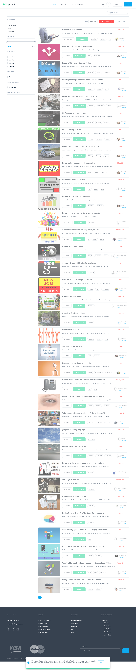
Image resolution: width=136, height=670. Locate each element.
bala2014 (124, 222)
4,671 (68, 256)
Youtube (91, 105)
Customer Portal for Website (74, 180)
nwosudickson (122, 388)
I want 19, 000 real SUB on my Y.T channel (79, 96)
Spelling (98, 72)
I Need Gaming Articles (71, 130)
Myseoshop (123, 555)
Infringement (44, 626)
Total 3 (79, 72)
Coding (90, 472)
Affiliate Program (76, 620)
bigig (122, 205)
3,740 (68, 539)
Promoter (98, 372)
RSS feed (74, 626)
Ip (88, 239)
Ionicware (105, 620)
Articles (99, 89)
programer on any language (73, 430)
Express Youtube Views (72, 296)
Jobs (9, 28)
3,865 (68, 206)
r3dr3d (123, 438)
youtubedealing (122, 305)
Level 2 (11, 60)
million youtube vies (70, 480)
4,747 (68, 272)
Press (90, 372)
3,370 (68, 472)
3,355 (67, 422)
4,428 (68, 489)
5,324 (68, 239)
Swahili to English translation (74, 313)
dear (122, 88)
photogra (100, 422)
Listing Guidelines (45, 629)
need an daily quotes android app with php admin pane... (85, 530)
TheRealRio (123, 288)
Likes (105, 256)
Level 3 (11, 63)
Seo (110, 39)
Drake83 (124, 322)
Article (90, 405)
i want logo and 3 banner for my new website (81, 213)
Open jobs (12, 77)
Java (95, 389)
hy (107, 422)
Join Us (84, 646)
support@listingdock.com (15, 624)
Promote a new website (72, 30)
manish (123, 338)
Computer (100, 105)
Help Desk (16, 620)
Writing (90, 72)
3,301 (67, 89)
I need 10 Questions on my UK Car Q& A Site (80, 146)
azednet (124, 372)
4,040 (68, 106)
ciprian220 (123, 505)
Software (11, 31)
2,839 (68, 572)
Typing (107, 156)
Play (98, 289)
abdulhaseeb (122, 422)
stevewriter (123, 588)
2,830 (68, 522)
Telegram (97, 55)
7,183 (68, 356)
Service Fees (44, 632)
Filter (92, 21)
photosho (91, 422)
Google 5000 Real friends (73, 246)
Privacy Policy (44, 623)
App (90, 539)
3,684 (68, 56)
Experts (96, 356)
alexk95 (123, 572)
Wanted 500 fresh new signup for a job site (80, 230)
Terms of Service (45, 620)
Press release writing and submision (77, 363)
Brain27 (123, 105)
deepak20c (123, 38)
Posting (106, 122)
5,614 (68, 439)
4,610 (68, 306)
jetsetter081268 (121, 255)
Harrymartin (123, 405)
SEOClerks (107, 623)
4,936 (68, 372)
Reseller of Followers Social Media (76, 196)
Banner (90, 555)
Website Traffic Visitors (72, 346)
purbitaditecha (122, 238)
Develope (106, 289)
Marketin (102, 39)
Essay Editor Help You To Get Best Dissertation (81, 580)
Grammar (107, 72)
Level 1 (11, 57)
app (89, 572)
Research (99, 455)
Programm (91, 439)
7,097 (68, 289)
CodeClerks (107, 626)
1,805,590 (69, 39)
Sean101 (124, 72)
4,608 (68, 139)
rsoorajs (124, 55)
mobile (102, 572)
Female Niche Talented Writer (74, 446)
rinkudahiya (123, 538)
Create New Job (106, 21)
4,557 (68, 456)
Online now (13, 87)
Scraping (91, 339)
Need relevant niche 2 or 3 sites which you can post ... (84, 546)
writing (90, 589)
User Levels (74, 623)
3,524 (68, 589)
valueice (124, 188)
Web (102, 189)
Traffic (109, 105)
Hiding (94, 239)
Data (106, 339)
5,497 (68, 322)
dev (95, 572)
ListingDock (107, 629)
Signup (102, 239)
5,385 (68, 189)
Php (89, 189)
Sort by (85, 21)
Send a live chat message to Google (77, 280)
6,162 (68, 72)
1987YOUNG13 (122, 488)
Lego (89, 172)
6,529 (68, 172)
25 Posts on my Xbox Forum (74, 113)
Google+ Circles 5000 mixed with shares (79, 263)
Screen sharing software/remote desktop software (83, 380)
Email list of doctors (70, 330)
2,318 (67, 556)
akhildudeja (123, 355)
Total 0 (79, 122)
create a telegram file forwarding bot (77, 46)
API (72, 629)
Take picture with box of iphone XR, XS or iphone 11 (83, 413)
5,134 (67, 389)
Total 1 (79, 56)
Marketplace (12, 25)
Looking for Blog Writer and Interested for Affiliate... (84, 80)
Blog (72, 632)
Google (91, 289)
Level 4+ (12, 66)
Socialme (93, 39)
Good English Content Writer (74, 496)
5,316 (67, 122)
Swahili (91, 322)
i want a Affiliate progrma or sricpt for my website (83, 463)
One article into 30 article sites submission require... (83, 396)
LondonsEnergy (122, 472)
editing (98, 589)
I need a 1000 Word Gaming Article (76, 63)
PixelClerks (107, 632)
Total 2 (82, 39)
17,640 (68, 222)
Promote (107, 372)
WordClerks (107, 635)
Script (96, 189)
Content (106, 405)
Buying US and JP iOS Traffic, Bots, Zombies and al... (83, 513)
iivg (122, 455)
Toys (96, 172)
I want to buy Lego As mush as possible (78, 163)
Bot (89, 55)
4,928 (68, 156)
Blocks (103, 172)
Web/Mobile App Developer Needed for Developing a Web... (86, 563)
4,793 (68, 339)
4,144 (68, 405)
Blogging (90, 89)
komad (123, 522)
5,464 (68, 506)
